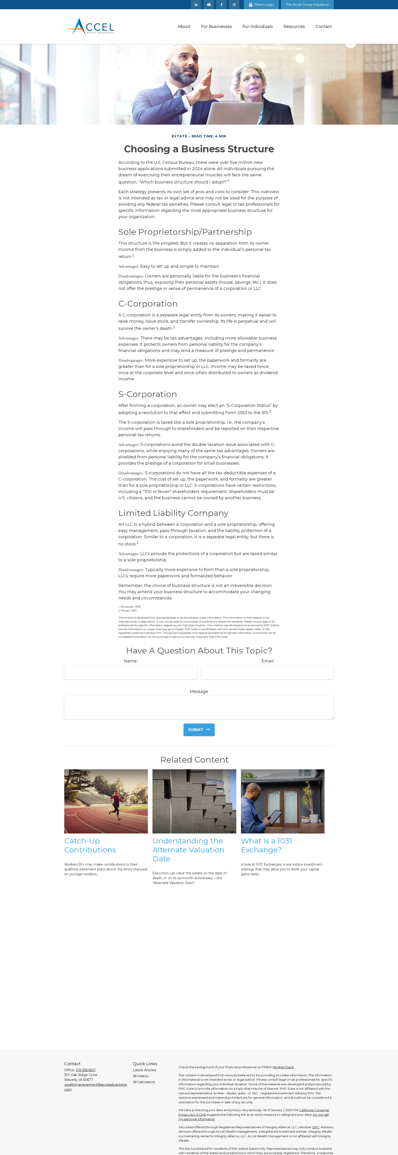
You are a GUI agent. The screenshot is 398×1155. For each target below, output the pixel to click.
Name (130, 661)
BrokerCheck (283, 1067)
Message (199, 691)
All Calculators (144, 1082)
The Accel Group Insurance (307, 5)
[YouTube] (209, 4)
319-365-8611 (86, 1070)
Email (268, 661)
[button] (184, 26)
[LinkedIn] (196, 4)
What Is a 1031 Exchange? (266, 845)
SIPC (315, 1127)
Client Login (264, 5)
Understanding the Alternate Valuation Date (188, 849)
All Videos (140, 1076)
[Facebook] (221, 4)
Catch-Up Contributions (90, 845)
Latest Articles (144, 1070)
